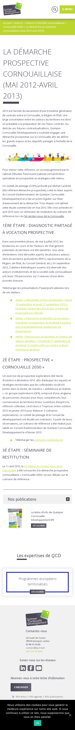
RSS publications (54, 696)
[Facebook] (31, 668)
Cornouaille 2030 (13, 27)
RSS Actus (21, 696)
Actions (18, 23)
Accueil (7, 23)
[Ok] (70, 715)
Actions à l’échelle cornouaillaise (45, 23)
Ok (37, 723)
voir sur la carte (34, 651)
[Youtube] (39, 668)
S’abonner (21, 687)
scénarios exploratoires (49, 440)
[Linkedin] (23, 668)
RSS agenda (35, 696)
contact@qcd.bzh (35, 647)
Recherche (55, 9)
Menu (68, 9)
